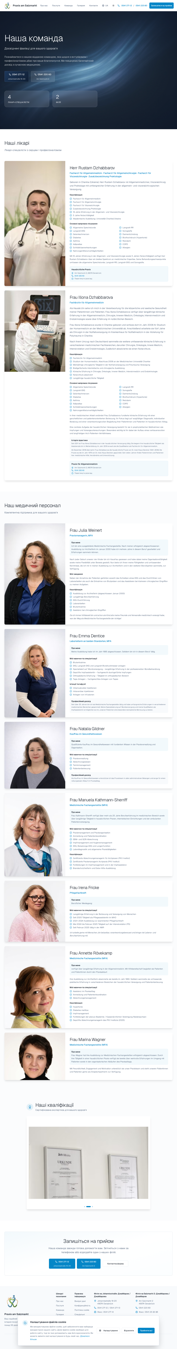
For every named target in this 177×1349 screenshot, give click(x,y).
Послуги (56, 5)
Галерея (81, 5)
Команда (68, 5)
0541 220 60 (141, 5)
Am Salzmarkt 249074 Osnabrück (147, 1302)
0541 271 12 (126, 5)
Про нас (44, 5)
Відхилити (129, 1330)
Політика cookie (82, 1310)
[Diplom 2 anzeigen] (90, 1206)
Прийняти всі (146, 1330)
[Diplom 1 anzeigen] (86, 1206)
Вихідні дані (80, 1301)
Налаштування (110, 1330)
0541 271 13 (115, 1308)
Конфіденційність (82, 1305)
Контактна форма (115, 1263)
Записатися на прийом (161, 5)
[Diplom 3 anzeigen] (92, 1206)
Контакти (93, 5)
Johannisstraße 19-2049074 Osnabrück (107, 1302)
